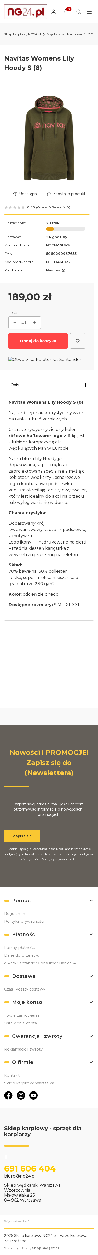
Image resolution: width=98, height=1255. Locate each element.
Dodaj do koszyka (38, 340)
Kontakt (12, 1075)
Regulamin (64, 849)
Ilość (12, 312)
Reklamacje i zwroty (23, 1049)
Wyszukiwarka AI (17, 1221)
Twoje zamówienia (22, 1015)
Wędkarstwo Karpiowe (64, 34)
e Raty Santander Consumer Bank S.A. (40, 963)
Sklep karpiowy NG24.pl (22, 34)
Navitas (53, 270)
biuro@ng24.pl (20, 1176)
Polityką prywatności (58, 859)
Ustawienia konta (20, 1023)
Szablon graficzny (31, 1248)
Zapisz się (22, 836)
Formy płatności (20, 947)
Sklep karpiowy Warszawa (29, 1083)
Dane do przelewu (21, 955)
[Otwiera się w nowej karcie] (8, 1095)
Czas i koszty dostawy (24, 989)
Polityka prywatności (24, 921)
